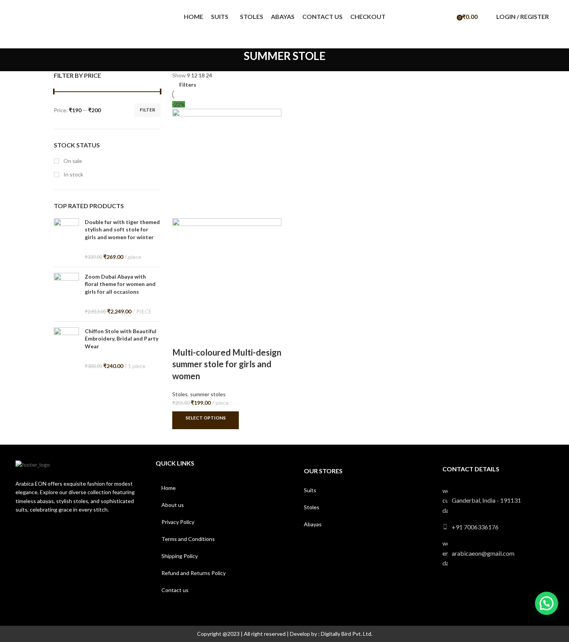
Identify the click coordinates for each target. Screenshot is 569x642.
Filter (147, 110)
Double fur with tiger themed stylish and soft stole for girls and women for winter (122, 229)
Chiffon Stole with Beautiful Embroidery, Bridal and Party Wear (121, 338)
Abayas (313, 524)
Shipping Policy (179, 556)
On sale (72, 161)
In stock (72, 174)
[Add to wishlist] (202, 337)
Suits (310, 490)
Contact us (175, 590)
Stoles (180, 394)
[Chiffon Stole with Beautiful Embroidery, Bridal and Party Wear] (66, 348)
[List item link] (498, 527)
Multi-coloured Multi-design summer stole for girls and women (226, 364)
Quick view (182, 337)
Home (168, 487)
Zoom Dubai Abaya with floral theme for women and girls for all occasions (120, 284)
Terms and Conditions (188, 539)
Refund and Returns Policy (193, 573)
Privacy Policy (177, 522)
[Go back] (234, 60)
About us (172, 505)
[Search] (449, 16)
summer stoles (208, 394)
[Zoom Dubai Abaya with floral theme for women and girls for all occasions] (66, 294)
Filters (187, 85)
